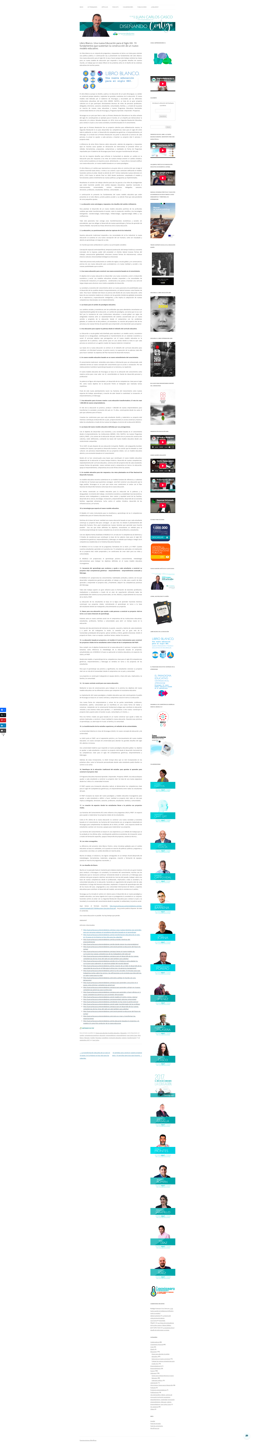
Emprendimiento (155, 1368)
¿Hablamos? (155, 7)
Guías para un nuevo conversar (161, 1359)
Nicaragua (98, 1038)
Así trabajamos (92, 7)
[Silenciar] (170, 447)
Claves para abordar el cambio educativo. (108, 1033)
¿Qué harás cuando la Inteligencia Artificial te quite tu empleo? (161, 1311)
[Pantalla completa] (173, 447)
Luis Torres (153, 1320)
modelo (92, 1038)
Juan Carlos (96, 1040)
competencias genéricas (92, 1035)
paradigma (105, 1038)
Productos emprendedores (158, 1390)
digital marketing (155, 1316)
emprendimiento (121, 1035)
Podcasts (115, 7)
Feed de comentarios (156, 1426)
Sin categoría (154, 1407)
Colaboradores (128, 7)
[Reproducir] (153, 447)
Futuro (152, 1371)
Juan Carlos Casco (132, 1035)
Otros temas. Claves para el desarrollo (161, 1385)
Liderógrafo (153, 1383)
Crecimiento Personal (156, 1344)
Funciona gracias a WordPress (88, 1440)
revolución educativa (115, 1038)
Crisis (151, 1347)
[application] (162, 442)
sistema (124, 1038)
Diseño (152, 1349)
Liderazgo (153, 1373)
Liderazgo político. (157, 1380)
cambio (82, 1035)
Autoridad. (162, 1320)
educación (102, 1035)
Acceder (152, 1421)
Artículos (105, 7)
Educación (123, 1033)
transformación (131, 1038)
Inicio (81, 7)
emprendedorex (111, 1035)
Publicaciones (142, 7)
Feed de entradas (155, 1423)
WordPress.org (154, 1428)
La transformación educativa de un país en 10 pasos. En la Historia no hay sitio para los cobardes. (95, 1055)
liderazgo (87, 1038)
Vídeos (152, 1409)
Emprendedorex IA (156, 1366)
